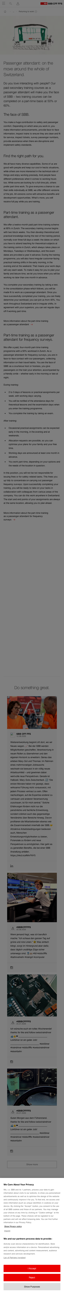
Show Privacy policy (13, 1226)
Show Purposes (32, 1286)
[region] (32, 1236)
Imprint (7, 1231)
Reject (32, 1277)
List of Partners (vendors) (15, 1258)
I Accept (32, 1268)
